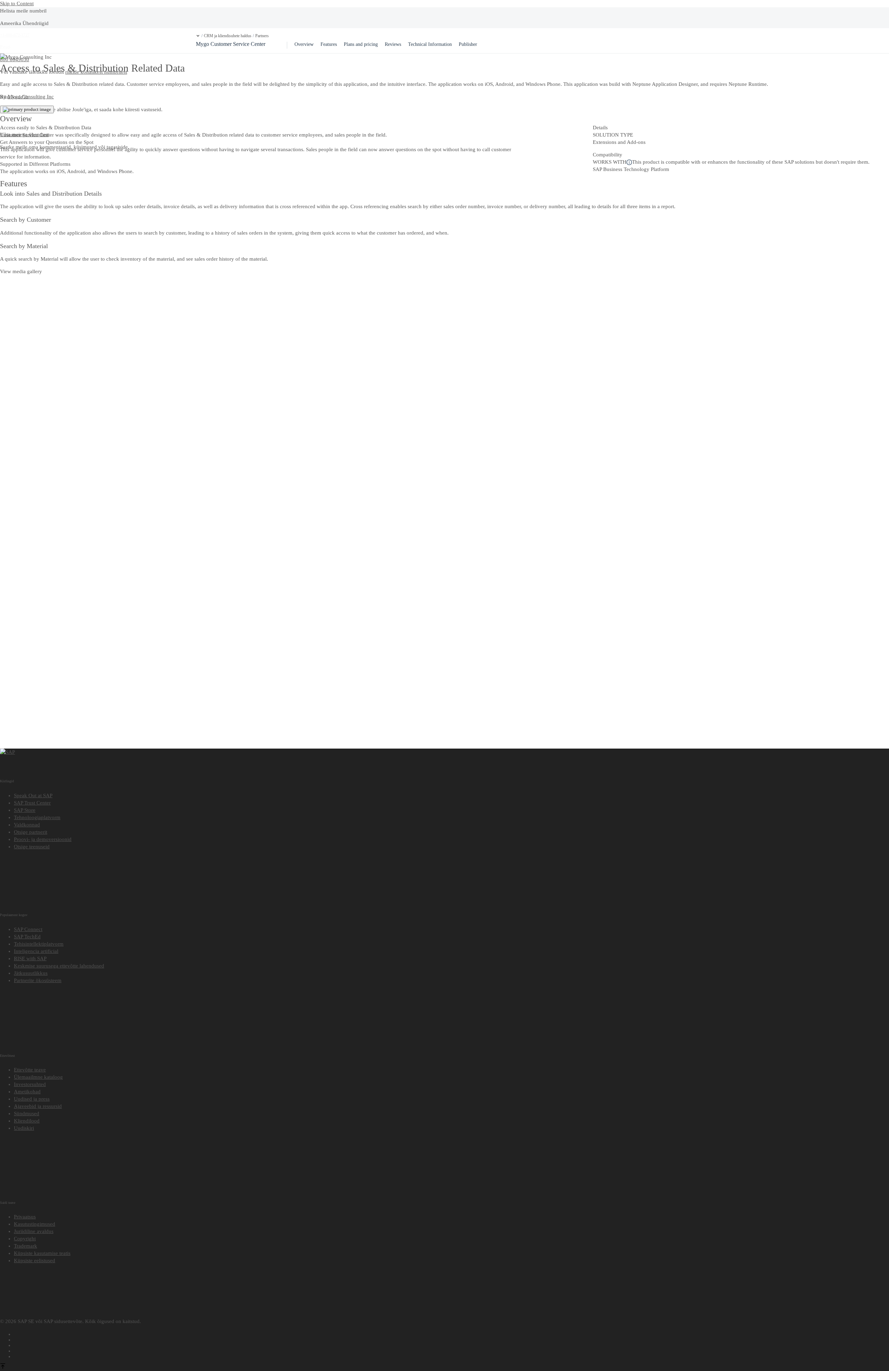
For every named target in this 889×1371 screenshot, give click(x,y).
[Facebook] (451, 1333)
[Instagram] (451, 1350)
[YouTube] (451, 1338)
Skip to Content (17, 3)
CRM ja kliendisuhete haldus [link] (227, 36)
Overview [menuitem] (304, 44)
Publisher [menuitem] (468, 44)
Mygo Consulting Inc (31, 96)
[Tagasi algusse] (3, 1367)
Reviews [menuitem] (393, 44)
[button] (198, 36)
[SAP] (7, 752)
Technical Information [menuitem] (430, 44)
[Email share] (451, 1355)
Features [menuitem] (329, 44)
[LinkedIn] (451, 1344)
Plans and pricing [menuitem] (361, 44)
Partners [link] (262, 36)
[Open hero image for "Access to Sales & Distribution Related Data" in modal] (27, 109)
